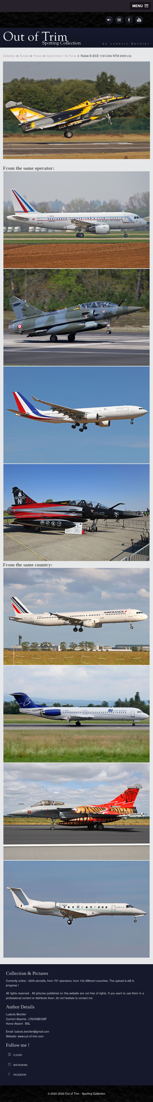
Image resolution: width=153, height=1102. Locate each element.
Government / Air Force (62, 56)
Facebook (19, 1074)
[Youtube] (139, 20)
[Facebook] (129, 20)
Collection (9, 56)
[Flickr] (109, 20)
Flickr (17, 1055)
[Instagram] (119, 20)
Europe (25, 56)
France (38, 56)
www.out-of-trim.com (31, 1036)
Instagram (20, 1065)
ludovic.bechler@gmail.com (32, 1031)
